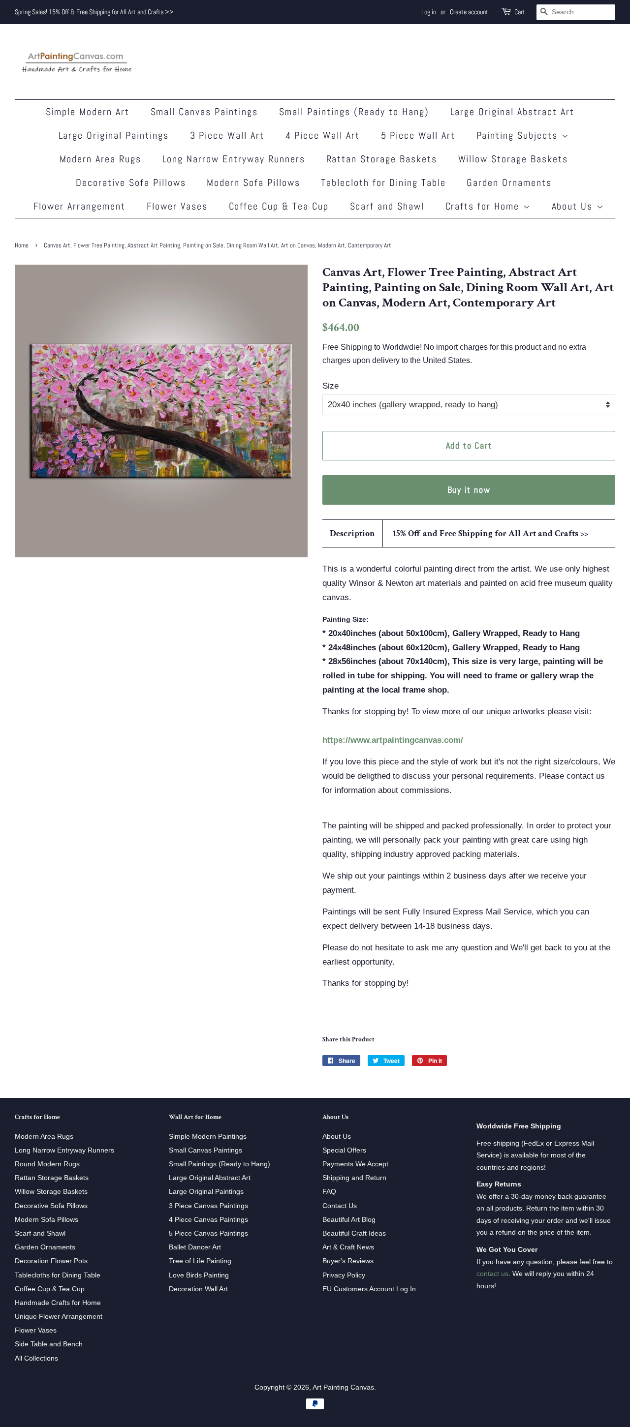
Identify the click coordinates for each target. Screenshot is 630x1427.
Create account (469, 11)
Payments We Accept (355, 1164)
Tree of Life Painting (200, 1261)
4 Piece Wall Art (322, 135)
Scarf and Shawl (387, 206)
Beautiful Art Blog (349, 1219)
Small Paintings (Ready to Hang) (354, 111)
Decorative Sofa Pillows (131, 182)
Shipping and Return (354, 1178)
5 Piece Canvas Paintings (208, 1233)
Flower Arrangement (79, 206)
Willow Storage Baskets (513, 158)
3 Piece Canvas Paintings (208, 1206)
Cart (519, 11)
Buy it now (469, 489)
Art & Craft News (348, 1247)
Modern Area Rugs (101, 158)
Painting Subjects (519, 135)
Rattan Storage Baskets (382, 158)
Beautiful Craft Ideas (354, 1233)
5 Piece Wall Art (418, 135)
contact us (492, 1273)
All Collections (36, 1358)
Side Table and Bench (49, 1344)
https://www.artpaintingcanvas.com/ (392, 740)
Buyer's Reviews (348, 1261)
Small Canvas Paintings (204, 111)
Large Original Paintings (114, 135)
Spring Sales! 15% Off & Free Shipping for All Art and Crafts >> (94, 11)
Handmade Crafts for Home (58, 1302)
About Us (574, 206)
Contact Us (339, 1206)
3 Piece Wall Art (227, 135)
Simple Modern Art (88, 111)
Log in (428, 11)
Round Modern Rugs (47, 1164)
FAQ (329, 1191)
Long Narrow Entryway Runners (234, 158)
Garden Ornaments (509, 182)
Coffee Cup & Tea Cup (279, 206)
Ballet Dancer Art (195, 1247)
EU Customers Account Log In (369, 1289)
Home (22, 245)
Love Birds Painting (199, 1275)
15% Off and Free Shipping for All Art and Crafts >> (490, 533)
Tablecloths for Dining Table (57, 1275)
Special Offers (344, 1150)
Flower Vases (177, 206)
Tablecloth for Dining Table (383, 182)
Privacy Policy (343, 1275)
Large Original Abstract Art (512, 111)
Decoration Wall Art (198, 1289)
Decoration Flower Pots (51, 1261)
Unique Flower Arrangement (58, 1316)
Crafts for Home (484, 206)
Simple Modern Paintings (208, 1136)
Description (352, 533)
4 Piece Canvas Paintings (208, 1219)
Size (330, 386)
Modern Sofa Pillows (253, 182)
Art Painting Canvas (343, 1387)
